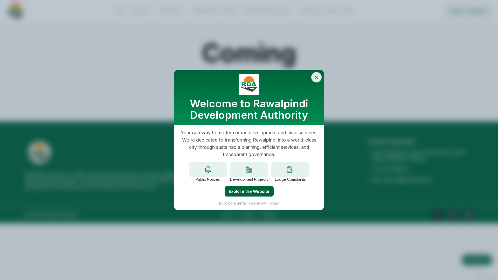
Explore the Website (249, 191)
